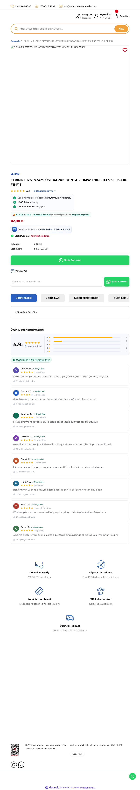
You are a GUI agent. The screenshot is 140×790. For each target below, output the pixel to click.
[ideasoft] (52, 787)
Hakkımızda (17, 703)
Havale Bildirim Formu (23, 722)
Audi (54, 722)
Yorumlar (53, 298)
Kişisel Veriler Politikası (105, 722)
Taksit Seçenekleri (86, 298)
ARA (121, 28)
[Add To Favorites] (125, 50)
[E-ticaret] (70, 787)
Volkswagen (58, 709)
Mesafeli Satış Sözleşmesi (107, 703)
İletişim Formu (19, 715)
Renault (56, 703)
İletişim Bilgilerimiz (22, 709)
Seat (54, 728)
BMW (39, 244)
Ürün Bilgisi (24, 298)
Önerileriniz (122, 298)
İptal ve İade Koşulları (104, 715)
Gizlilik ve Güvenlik (103, 709)
